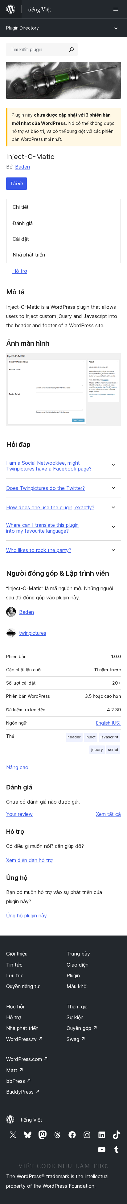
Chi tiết (21, 207)
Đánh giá (23, 223)
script (113, 749)
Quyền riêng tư (22, 986)
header (74, 737)
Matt (14, 1070)
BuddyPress (23, 1092)
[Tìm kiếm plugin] (71, 49)
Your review (19, 814)
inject (91, 737)
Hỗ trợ (19, 271)
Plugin (73, 975)
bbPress (18, 1081)
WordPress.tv (24, 1039)
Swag (76, 1039)
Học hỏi (15, 1006)
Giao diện (77, 965)
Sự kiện (75, 1017)
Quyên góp (82, 1028)
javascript (109, 737)
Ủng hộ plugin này (26, 915)
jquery (97, 749)
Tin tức (14, 965)
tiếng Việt (31, 1120)
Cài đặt (21, 239)
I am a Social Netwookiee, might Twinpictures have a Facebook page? (49, 466)
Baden (22, 167)
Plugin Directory (22, 27)
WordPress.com (27, 1059)
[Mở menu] (117, 9)
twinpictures (32, 633)
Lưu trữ (14, 975)
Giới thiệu (16, 954)
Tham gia (77, 1006)
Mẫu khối (77, 986)
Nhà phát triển (29, 255)
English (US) (108, 722)
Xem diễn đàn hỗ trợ (29, 860)
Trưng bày (78, 954)
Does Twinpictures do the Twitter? (45, 488)
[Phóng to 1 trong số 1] (112, 362)
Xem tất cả (108, 814)
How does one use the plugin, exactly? (50, 508)
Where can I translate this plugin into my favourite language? (42, 528)
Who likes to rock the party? (38, 550)
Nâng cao (17, 767)
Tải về (16, 183)
